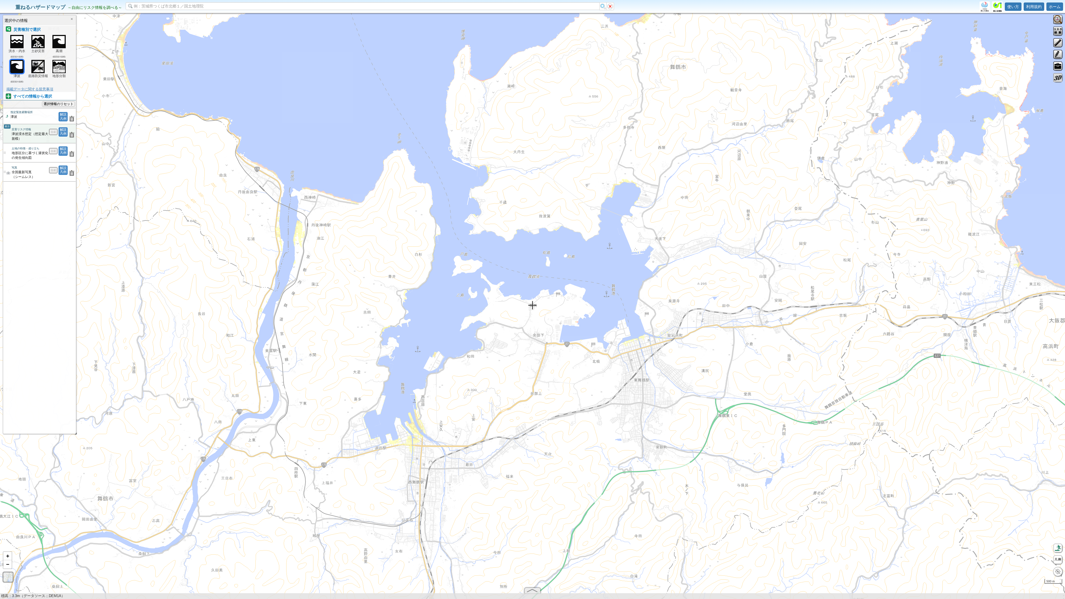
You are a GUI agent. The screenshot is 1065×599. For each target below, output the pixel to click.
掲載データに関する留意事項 (29, 89)
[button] (7, 556)
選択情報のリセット (58, 104)
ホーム (1055, 6)
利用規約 (1034, 6)
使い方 (1013, 6)
